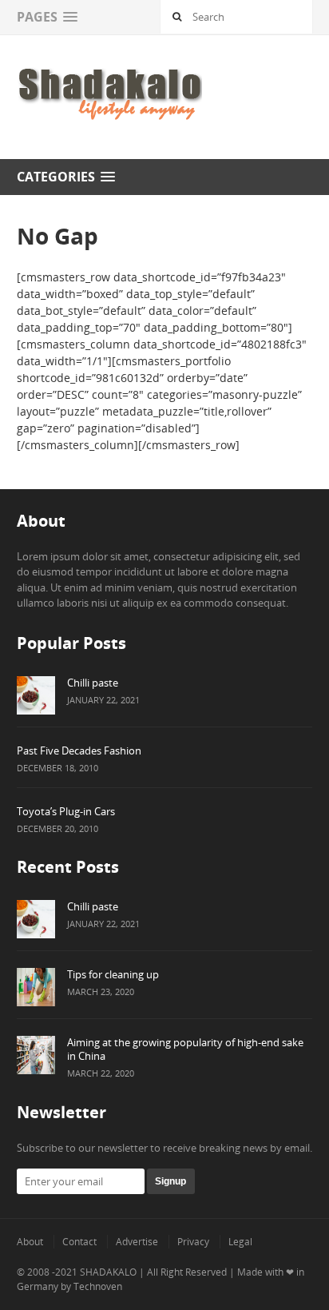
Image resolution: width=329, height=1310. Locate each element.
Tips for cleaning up (113, 974)
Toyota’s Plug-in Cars (66, 811)
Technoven (97, 1286)
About (30, 1241)
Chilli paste (92, 682)
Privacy (193, 1241)
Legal (240, 1241)
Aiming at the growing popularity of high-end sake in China (185, 1049)
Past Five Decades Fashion (79, 750)
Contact (79, 1241)
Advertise (137, 1241)
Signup (170, 1181)
